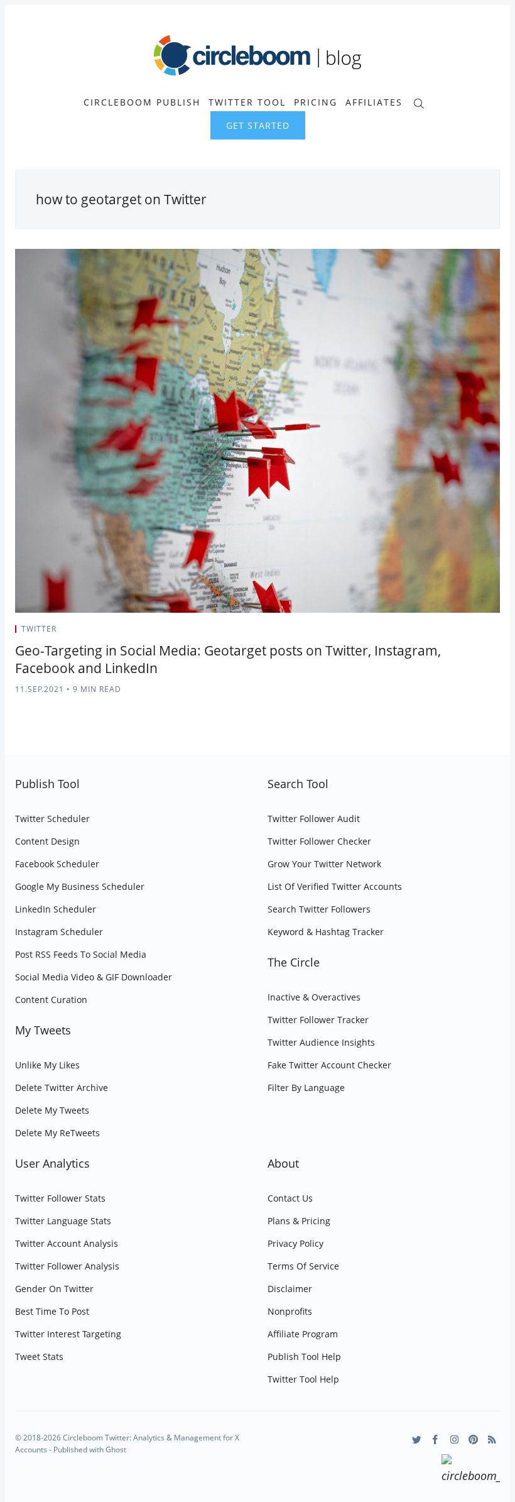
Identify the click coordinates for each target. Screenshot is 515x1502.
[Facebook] (435, 1439)
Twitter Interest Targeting (68, 1334)
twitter (39, 628)
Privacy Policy (295, 1243)
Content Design (47, 841)
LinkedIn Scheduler (55, 909)
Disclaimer (290, 1289)
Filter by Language (306, 1088)
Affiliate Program (303, 1334)
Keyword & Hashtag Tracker (326, 932)
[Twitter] (417, 1439)
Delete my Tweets (52, 1110)
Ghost (116, 1449)
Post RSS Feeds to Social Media (80, 954)
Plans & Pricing (299, 1221)
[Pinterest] (473, 1439)
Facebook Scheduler (57, 864)
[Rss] (492, 1439)
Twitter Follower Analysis (67, 1266)
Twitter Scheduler (52, 819)
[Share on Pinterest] (496, 632)
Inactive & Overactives (314, 997)
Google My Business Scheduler (79, 886)
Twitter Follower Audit (314, 819)
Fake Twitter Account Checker (329, 1065)
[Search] (418, 102)
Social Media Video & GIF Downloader (93, 977)
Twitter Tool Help (303, 1379)
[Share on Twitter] (450, 632)
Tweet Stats (39, 1356)
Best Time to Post (52, 1311)
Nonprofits (290, 1311)
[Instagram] (454, 1439)
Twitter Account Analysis (66, 1243)
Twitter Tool (247, 102)
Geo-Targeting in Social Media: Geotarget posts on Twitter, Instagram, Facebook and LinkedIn (228, 659)
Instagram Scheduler (59, 932)
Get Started (258, 125)
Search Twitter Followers (319, 909)
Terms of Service (303, 1266)
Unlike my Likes (47, 1065)
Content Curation (51, 1000)
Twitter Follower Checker (319, 841)
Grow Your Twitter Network (324, 864)
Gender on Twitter (54, 1289)
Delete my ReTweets (57, 1133)
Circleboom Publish (142, 102)
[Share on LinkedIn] (482, 632)
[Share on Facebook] (466, 632)
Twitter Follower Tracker (318, 1020)
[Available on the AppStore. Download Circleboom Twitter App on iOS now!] (471, 1470)
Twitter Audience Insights (321, 1042)
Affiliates (374, 102)
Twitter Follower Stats (60, 1198)
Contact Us (290, 1198)
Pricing (315, 102)
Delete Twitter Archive (61, 1088)
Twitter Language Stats (63, 1221)
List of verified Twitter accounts (335, 886)
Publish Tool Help (304, 1356)
